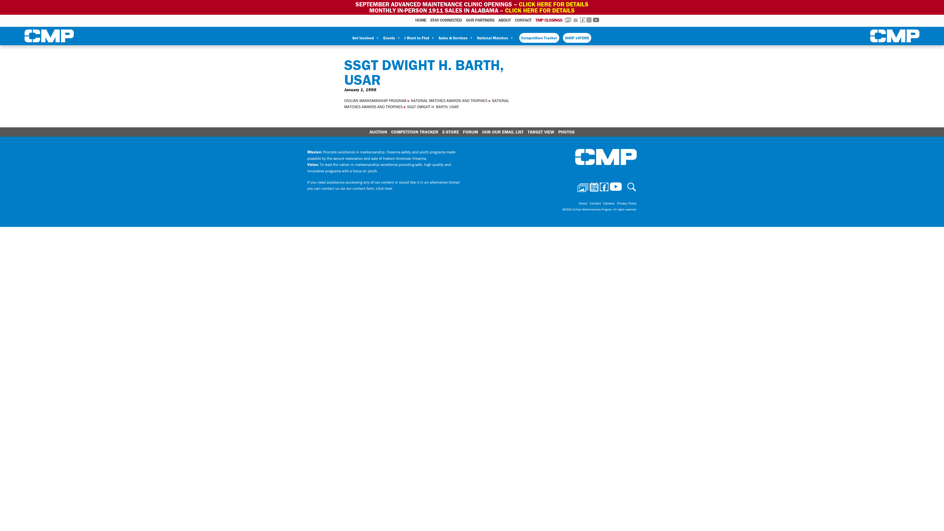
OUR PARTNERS (480, 20)
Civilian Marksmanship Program (49, 37)
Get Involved (363, 37)
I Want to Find (416, 37)
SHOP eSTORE (577, 37)
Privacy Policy (627, 203)
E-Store (450, 132)
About (504, 20)
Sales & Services (453, 37)
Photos (568, 20)
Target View (541, 132)
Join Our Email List (503, 132)
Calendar (576, 20)
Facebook (582, 20)
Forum (470, 132)
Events (389, 37)
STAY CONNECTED (446, 20)
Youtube (596, 20)
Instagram (589, 20)
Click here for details (554, 4)
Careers (609, 203)
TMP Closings (548, 20)
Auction (378, 132)
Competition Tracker (539, 37)
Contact (523, 20)
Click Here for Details (540, 10)
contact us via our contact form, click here (357, 188)
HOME (420, 20)
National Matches (492, 37)
